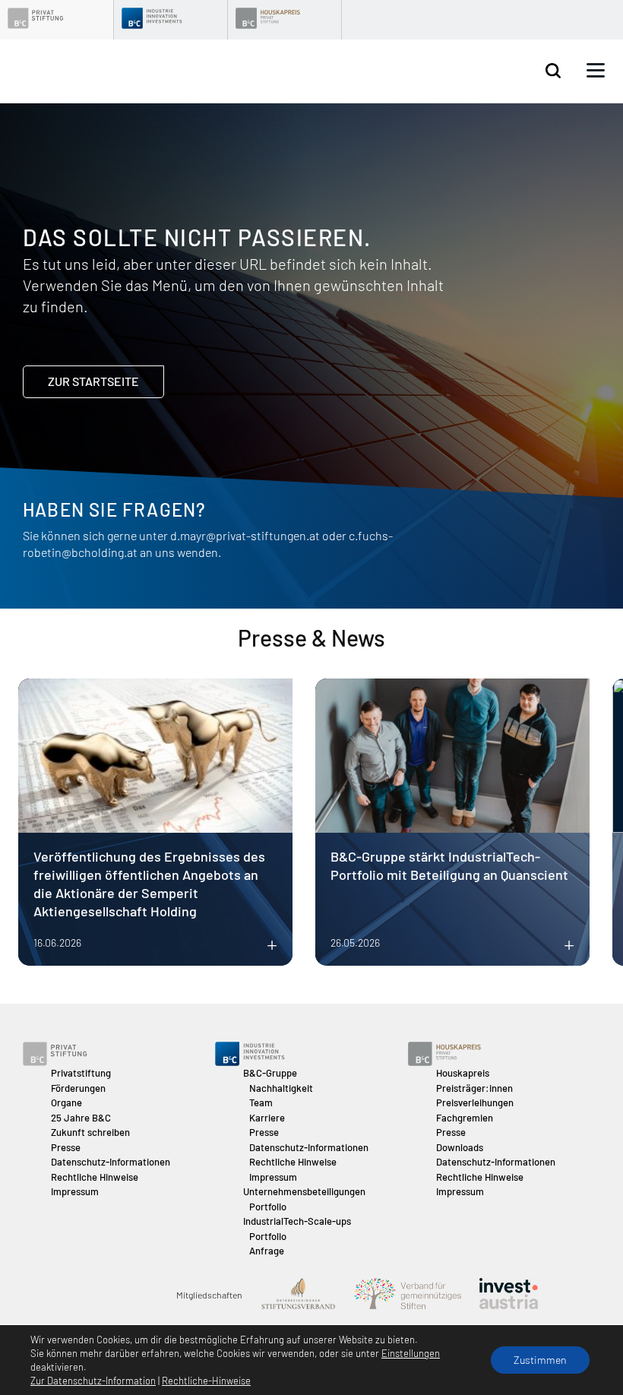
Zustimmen (540, 1359)
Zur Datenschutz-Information (93, 1380)
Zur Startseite (93, 381)
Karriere (267, 1118)
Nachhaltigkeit (281, 1088)
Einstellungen (410, 1353)
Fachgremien (464, 1118)
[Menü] (596, 70)
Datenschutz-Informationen (110, 1162)
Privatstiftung (81, 1073)
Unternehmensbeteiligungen (304, 1191)
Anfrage (266, 1251)
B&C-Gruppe (270, 1073)
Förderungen (78, 1088)
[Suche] (553, 71)
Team (261, 1102)
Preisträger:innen (474, 1088)
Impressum (75, 1191)
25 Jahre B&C (81, 1118)
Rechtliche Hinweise (94, 1177)
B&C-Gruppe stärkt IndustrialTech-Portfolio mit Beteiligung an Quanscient (449, 865)
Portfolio (267, 1206)
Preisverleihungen (475, 1102)
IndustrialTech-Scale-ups (297, 1221)
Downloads (459, 1147)
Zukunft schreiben (90, 1132)
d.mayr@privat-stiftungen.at (245, 535)
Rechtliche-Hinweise (206, 1380)
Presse (66, 1147)
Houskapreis (462, 1073)
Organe (66, 1102)
